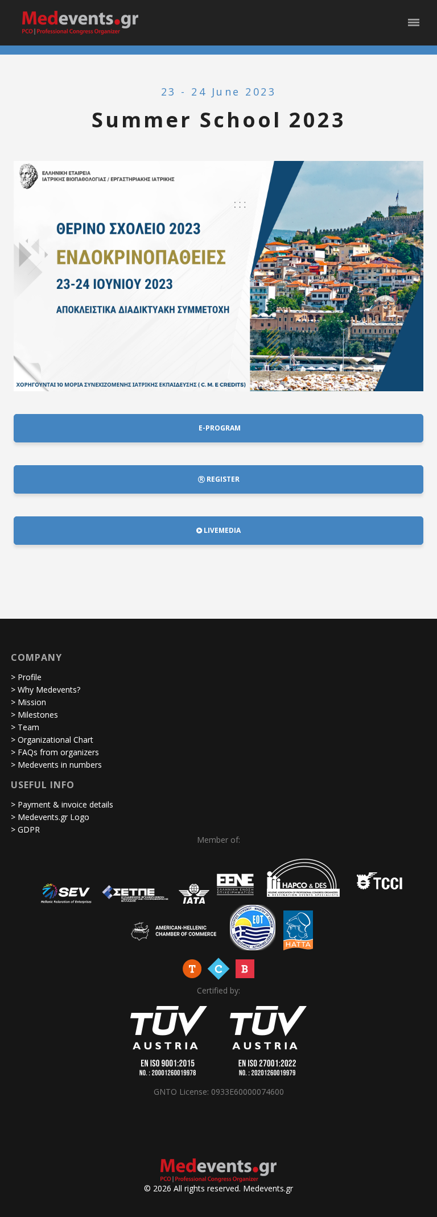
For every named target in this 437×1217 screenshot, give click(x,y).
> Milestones (34, 714)
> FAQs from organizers (55, 752)
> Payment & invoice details (62, 804)
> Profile (26, 677)
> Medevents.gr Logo (50, 817)
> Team (25, 727)
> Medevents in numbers (56, 764)
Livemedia (221, 530)
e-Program (219, 428)
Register (222, 479)
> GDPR (25, 829)
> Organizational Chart (52, 739)
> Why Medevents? (45, 689)
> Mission (28, 702)
